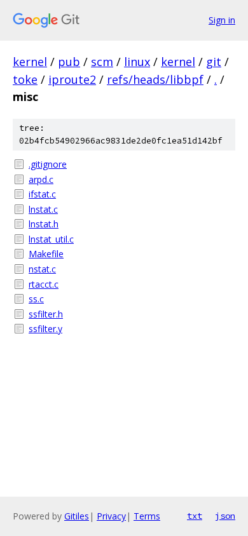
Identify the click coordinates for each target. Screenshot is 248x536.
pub (69, 61)
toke (25, 79)
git (213, 61)
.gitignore (48, 164)
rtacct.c (44, 284)
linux (137, 61)
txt (194, 515)
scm (102, 61)
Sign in (222, 20)
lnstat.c (43, 209)
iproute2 (72, 79)
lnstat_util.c (51, 239)
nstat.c (42, 269)
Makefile (46, 254)
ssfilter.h (46, 314)
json (225, 515)
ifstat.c (42, 194)
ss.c (36, 299)
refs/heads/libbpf (155, 79)
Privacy (111, 516)
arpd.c (41, 179)
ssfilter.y (45, 329)
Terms (147, 516)
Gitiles (76, 516)
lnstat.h (44, 224)
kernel (30, 61)
